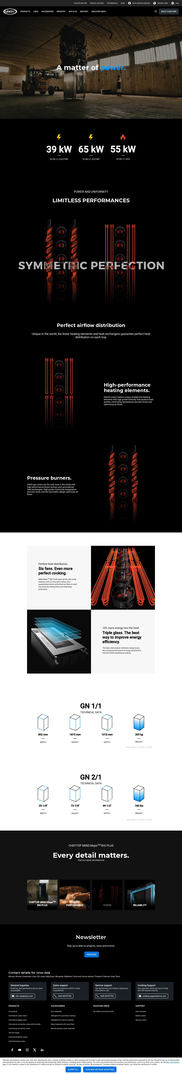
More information (172, 1062)
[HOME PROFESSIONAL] (11, 12)
